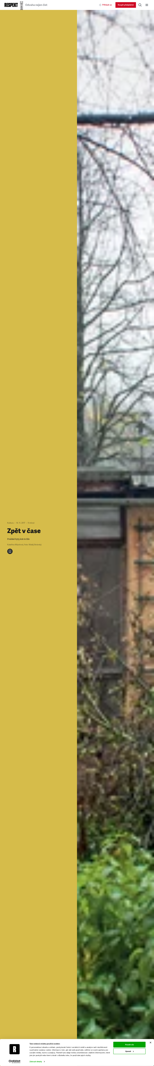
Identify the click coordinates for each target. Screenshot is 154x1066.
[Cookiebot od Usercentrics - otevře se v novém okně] (14, 1061)
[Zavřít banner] (150, 1042)
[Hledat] (140, 5)
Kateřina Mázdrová (15, 544)
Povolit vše (129, 1045)
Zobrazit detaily (36, 1062)
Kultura (10, 523)
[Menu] (146, 5)
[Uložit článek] (10, 551)
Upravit (128, 1051)
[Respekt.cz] (11, 5)
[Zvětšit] (115, 538)
